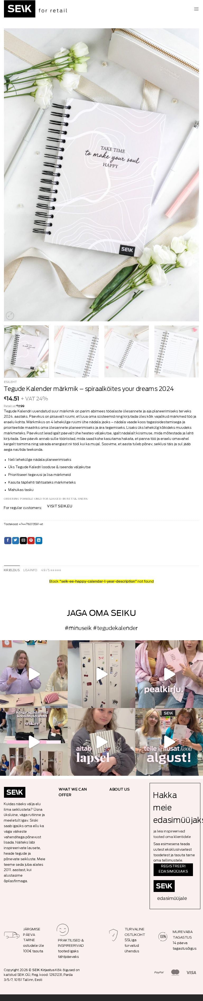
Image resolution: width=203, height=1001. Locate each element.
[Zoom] (10, 316)
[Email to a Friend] (23, 540)
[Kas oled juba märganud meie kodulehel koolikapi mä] (101, 674)
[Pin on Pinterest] (31, 540)
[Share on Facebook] (7, 540)
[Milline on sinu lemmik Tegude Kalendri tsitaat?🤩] (169, 674)
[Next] (188, 175)
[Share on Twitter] (15, 540)
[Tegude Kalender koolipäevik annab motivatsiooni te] (101, 742)
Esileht (10, 382)
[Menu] (196, 9)
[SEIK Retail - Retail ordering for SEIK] (37, 8)
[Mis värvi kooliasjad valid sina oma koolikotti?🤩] (34, 742)
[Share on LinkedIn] (39, 540)
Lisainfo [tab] (31, 570)
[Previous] (14, 175)
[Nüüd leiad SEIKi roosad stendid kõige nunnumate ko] (169, 742)
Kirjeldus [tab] (12, 570)
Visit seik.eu (59, 506)
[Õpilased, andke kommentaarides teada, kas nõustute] (34, 674)
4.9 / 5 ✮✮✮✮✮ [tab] (51, 570)
